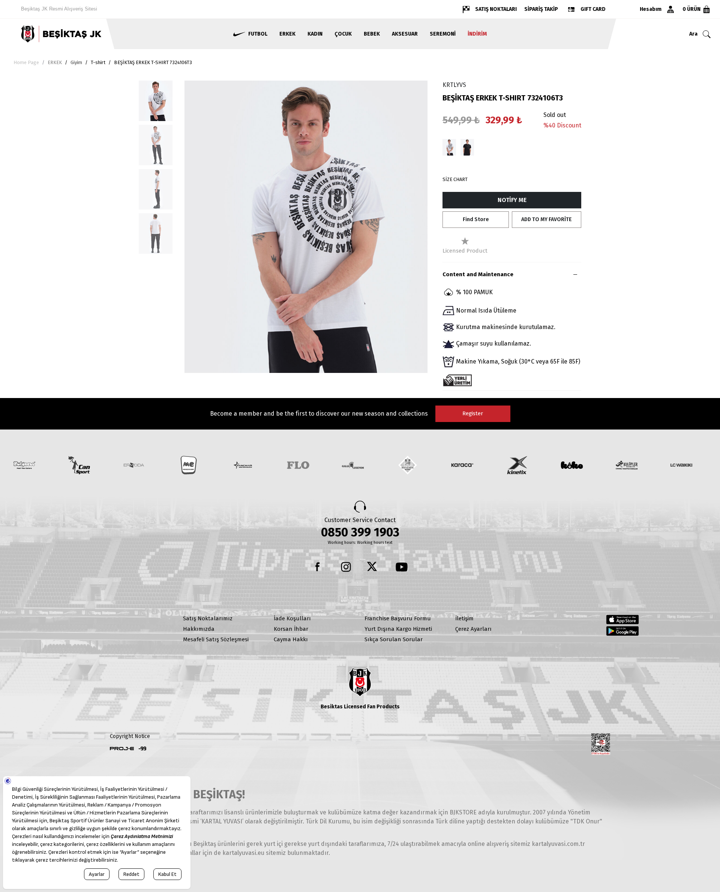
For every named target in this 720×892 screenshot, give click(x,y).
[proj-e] (122, 748)
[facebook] (318, 567)
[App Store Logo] (622, 619)
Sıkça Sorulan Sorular (393, 639)
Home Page (26, 62)
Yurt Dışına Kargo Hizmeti (398, 629)
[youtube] (401, 567)
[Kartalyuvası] (60, 34)
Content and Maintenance (477, 274)
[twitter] (373, 567)
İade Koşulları (292, 618)
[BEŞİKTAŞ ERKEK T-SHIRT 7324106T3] (449, 147)
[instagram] (346, 567)
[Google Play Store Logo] (622, 631)
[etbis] (600, 744)
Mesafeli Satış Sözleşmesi (216, 639)
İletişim (464, 618)
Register (472, 413)
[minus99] (142, 748)
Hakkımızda (198, 629)
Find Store (476, 219)
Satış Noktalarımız (207, 618)
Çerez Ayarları (473, 629)
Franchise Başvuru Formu (397, 618)
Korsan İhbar (291, 629)
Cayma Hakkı (291, 639)
